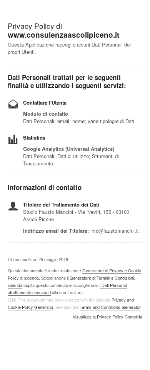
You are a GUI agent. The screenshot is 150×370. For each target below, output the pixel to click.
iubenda (15, 285)
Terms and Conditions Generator (110, 307)
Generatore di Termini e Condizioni (102, 278)
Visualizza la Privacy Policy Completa (107, 317)
